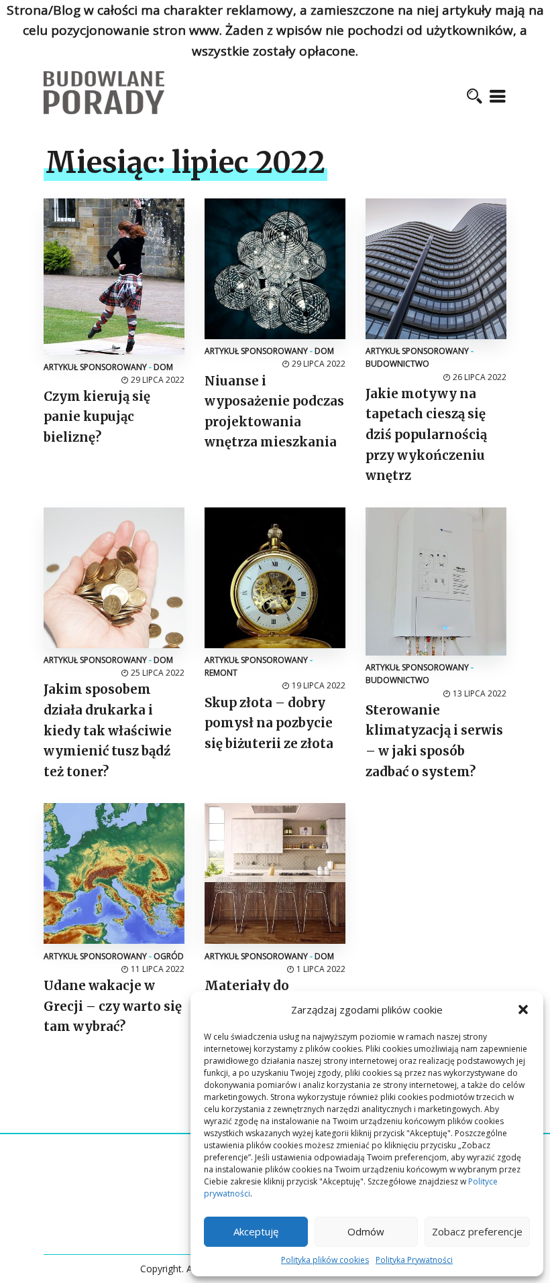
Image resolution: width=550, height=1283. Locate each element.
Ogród (169, 956)
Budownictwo (397, 363)
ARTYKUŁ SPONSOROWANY (95, 367)
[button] (523, 1009)
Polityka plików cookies (325, 1260)
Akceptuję (255, 1231)
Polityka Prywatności (414, 1260)
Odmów (365, 1231)
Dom (163, 367)
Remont (221, 672)
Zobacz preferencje (477, 1231)
